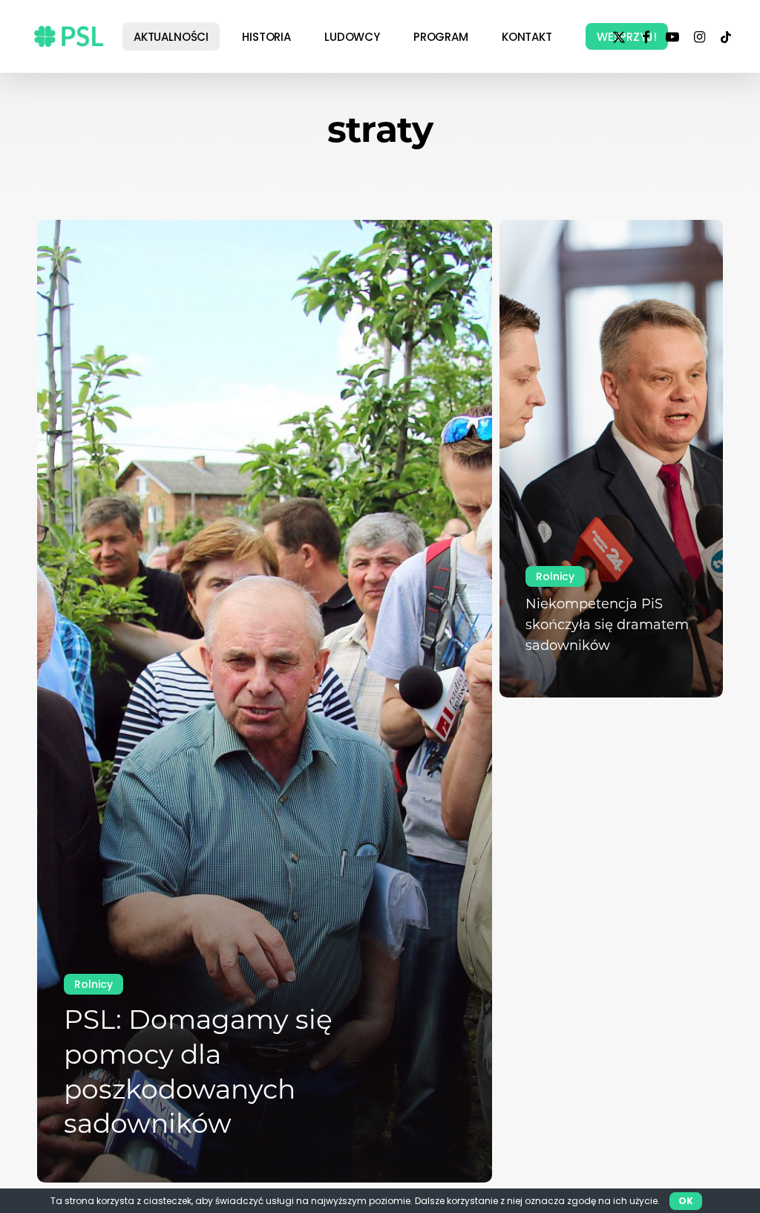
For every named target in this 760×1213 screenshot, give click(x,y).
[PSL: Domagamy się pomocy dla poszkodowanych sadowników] (264, 701)
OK (685, 1200)
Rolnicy (93, 984)
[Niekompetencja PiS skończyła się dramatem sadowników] (611, 458)
